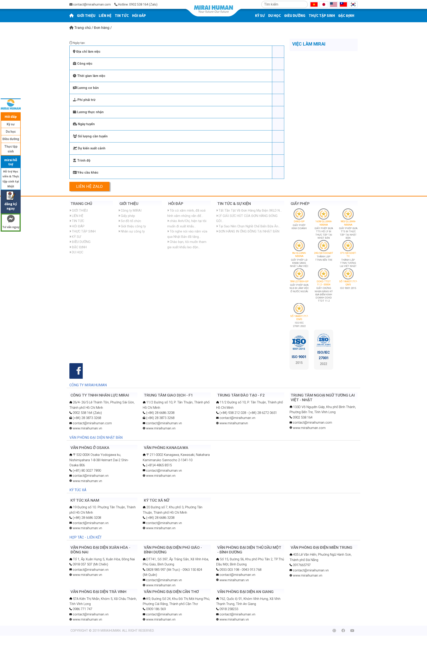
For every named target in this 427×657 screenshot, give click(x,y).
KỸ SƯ (260, 15)
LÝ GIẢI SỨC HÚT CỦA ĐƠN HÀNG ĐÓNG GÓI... (247, 218)
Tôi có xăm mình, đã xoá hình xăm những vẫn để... (186, 213)
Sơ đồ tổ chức (130, 221)
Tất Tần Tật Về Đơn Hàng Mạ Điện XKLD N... (250, 210)
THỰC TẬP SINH (322, 15)
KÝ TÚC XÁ (77, 490)
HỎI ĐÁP (139, 15)
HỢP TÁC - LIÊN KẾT (85, 537)
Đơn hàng (102, 28)
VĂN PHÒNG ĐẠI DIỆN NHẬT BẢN (96, 437)
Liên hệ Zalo (89, 186)
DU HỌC (274, 15)
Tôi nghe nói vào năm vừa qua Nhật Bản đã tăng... (187, 233)
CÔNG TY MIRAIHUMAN (88, 385)
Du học (11, 131)
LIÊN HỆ (105, 15)
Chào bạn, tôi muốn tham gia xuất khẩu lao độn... (186, 244)
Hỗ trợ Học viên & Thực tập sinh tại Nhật (10, 178)
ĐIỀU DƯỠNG (294, 15)
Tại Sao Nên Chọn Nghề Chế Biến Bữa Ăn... (249, 226)
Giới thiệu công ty (133, 226)
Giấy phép (127, 216)
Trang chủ (82, 28)
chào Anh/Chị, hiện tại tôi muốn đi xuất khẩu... (186, 223)
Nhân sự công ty (132, 231)
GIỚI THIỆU (86, 15)
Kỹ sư (11, 124)
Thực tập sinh (10, 149)
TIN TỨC (122, 15)
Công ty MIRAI (130, 210)
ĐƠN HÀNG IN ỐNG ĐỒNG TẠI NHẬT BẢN (248, 231)
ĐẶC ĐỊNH (346, 15)
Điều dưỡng (10, 139)
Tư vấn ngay (10, 227)
